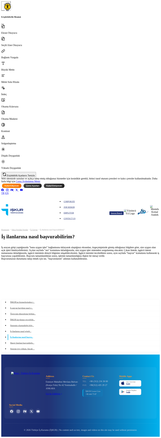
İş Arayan (34, 230)
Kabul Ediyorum (12, 186)
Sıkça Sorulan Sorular (20, 230)
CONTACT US (69, 219)
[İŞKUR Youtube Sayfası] (38, 411)
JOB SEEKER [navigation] (69, 207)
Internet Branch (116, 213)
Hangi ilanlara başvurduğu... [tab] (22, 343)
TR (3, 193)
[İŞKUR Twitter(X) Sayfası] (31, 411)
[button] (80, 29)
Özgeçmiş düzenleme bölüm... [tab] (23, 314)
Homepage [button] (5, 230)
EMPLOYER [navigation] (69, 213)
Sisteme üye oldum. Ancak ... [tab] (22, 349)
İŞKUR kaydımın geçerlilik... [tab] (22, 319)
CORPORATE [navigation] (69, 202)
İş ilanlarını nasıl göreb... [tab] (20, 331)
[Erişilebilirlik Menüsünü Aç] (6, 6)
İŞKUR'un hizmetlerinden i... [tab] (22, 302)
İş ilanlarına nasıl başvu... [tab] (21, 337)
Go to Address (53, 393)
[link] (2, 190)
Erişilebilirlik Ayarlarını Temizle (20, 175)
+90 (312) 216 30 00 (98, 381)
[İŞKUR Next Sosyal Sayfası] (24, 411)
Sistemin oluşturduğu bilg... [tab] (22, 325)
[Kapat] (2, 23)
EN (7, 193)
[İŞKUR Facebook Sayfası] (11, 411)
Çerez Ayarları (32, 186)
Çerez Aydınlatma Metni (28, 181)
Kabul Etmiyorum (54, 186)
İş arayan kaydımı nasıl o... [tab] (21, 308)
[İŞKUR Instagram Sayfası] (18, 411)
